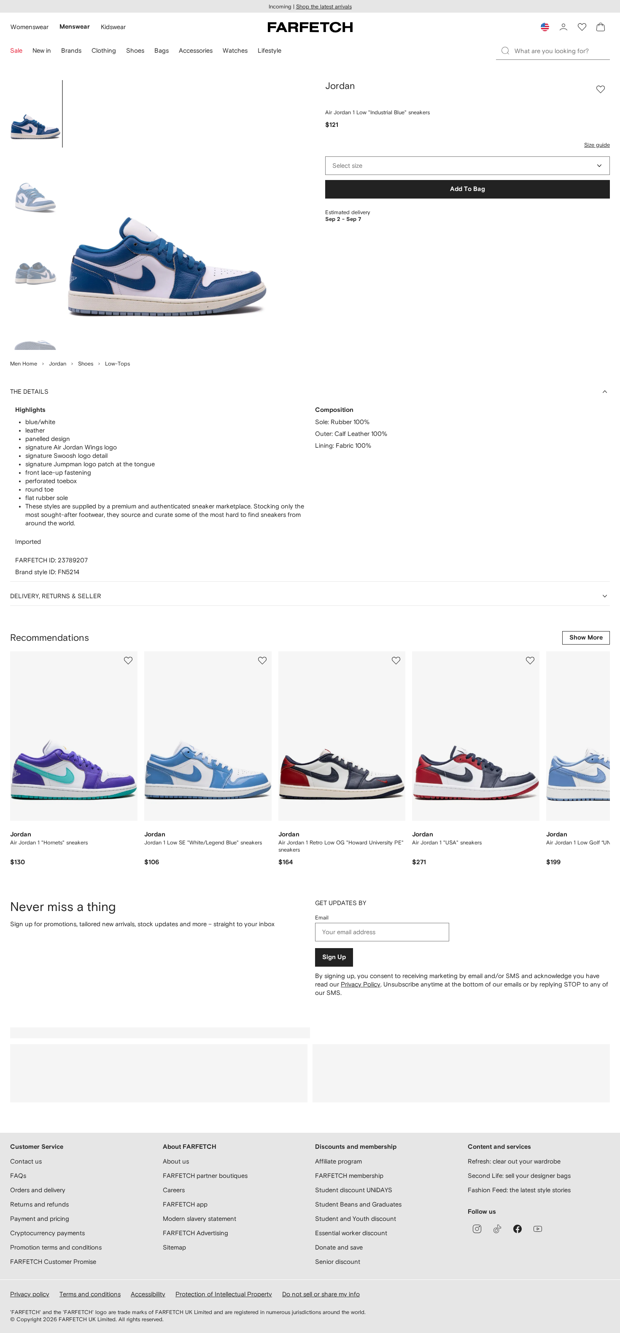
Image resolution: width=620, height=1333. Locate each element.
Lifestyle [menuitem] (269, 50)
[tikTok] (497, 1229)
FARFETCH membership (349, 1175)
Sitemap (174, 1247)
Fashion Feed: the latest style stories (519, 1190)
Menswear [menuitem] (74, 27)
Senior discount (337, 1261)
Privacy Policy (360, 984)
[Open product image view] (167, 215)
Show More (586, 637)
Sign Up (334, 957)
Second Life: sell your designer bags (519, 1175)
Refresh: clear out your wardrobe (514, 1161)
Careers (174, 1190)
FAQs (18, 1175)
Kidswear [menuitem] (113, 27)
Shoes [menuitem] (135, 50)
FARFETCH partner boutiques (205, 1175)
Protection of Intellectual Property (223, 1294)
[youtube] (537, 1229)
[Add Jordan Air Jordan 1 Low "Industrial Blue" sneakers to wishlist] (600, 89)
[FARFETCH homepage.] (310, 27)
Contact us (26, 1161)
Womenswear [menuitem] (30, 27)
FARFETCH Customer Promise (53, 1261)
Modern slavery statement (199, 1218)
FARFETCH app (185, 1204)
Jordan (57, 363)
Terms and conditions (90, 1294)
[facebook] (517, 1229)
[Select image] (35, 114)
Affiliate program (338, 1161)
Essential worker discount (351, 1233)
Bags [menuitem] (161, 50)
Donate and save (339, 1247)
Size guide (597, 145)
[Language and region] (545, 27)
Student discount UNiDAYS (353, 1190)
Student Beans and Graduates (358, 1204)
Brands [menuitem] (71, 50)
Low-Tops (117, 363)
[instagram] (477, 1229)
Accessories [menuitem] (196, 50)
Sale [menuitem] (16, 50)
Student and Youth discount (355, 1218)
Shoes (85, 363)
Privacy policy (29, 1294)
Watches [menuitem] (235, 50)
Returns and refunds (39, 1204)
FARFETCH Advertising (195, 1233)
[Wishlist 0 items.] (582, 27)
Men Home (23, 363)
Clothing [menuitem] (104, 50)
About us (176, 1161)
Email (322, 917)
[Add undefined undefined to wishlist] (128, 660)
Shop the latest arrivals (324, 6)
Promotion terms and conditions (56, 1247)
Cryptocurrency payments (47, 1233)
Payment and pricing (39, 1218)
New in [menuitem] (41, 50)
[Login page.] (563, 27)
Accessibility (148, 1294)
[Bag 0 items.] (600, 27)
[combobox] (467, 165)
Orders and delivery (37, 1190)
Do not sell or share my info (321, 1294)
